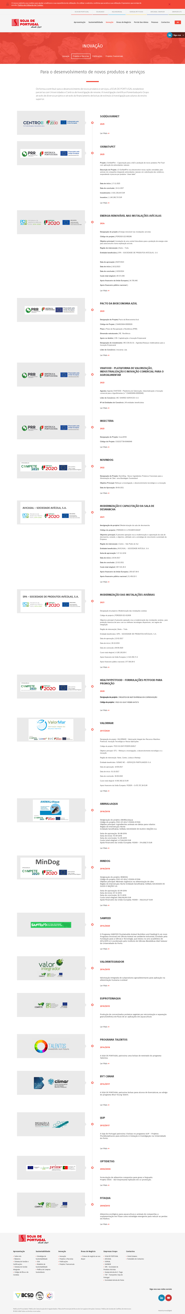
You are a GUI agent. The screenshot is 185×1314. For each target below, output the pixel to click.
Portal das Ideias (141, 22)
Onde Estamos (132, 1256)
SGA (38, 1261)
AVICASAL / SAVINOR (158, 12)
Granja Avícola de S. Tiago (114, 1272)
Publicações (97, 56)
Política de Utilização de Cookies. (30, 5)
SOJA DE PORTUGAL (82, 12)
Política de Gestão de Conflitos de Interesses (116, 1309)
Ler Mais (104, 133)
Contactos (165, 22)
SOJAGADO (100, 12)
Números (17, 1259)
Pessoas (154, 22)
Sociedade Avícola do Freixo (114, 1280)
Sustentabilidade (95, 22)
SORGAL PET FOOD (136, 12)
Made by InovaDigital (165, 1310)
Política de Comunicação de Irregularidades (43, 1309)
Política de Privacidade (20, 1309)
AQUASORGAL (117, 12)
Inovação (109, 22)
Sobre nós (17, 1256)
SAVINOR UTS (176, 12)
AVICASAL (108, 1259)
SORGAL (107, 1261)
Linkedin (161, 1298)
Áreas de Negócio (123, 22)
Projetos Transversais (114, 56)
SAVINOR (108, 1264)
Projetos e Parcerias (81, 56)
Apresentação (79, 22)
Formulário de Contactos (135, 1259)
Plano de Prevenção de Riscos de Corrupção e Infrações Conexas (79, 1309)
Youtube (168, 1298)
